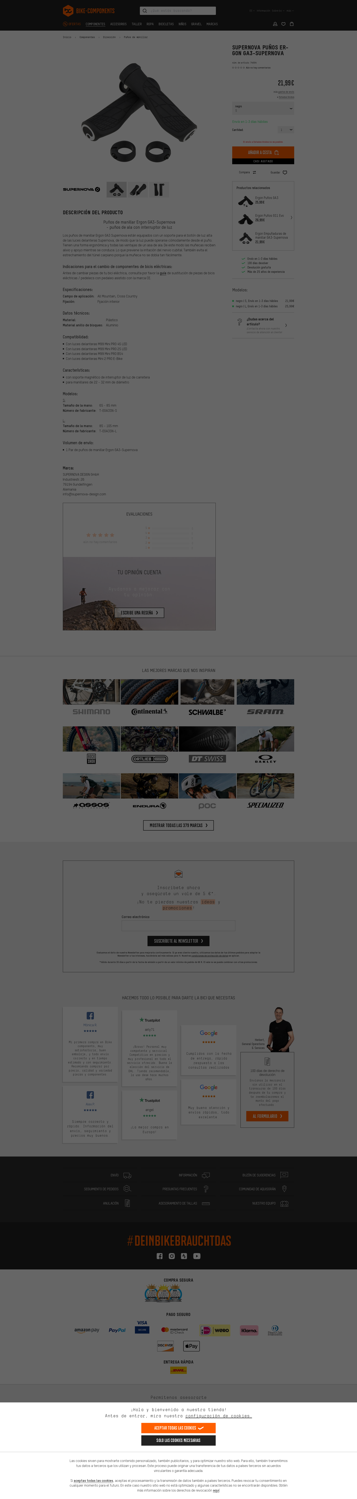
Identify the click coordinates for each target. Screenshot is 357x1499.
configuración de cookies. (218, 1415)
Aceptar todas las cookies (175, 1428)
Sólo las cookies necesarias (178, 1440)
